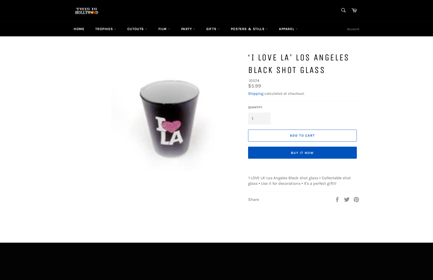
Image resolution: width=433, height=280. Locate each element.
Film (163, 29)
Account (353, 29)
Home (79, 29)
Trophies (104, 29)
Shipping (255, 93)
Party (187, 29)
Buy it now (302, 153)
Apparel (287, 29)
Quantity (255, 107)
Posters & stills (248, 29)
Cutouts (136, 29)
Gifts (212, 29)
